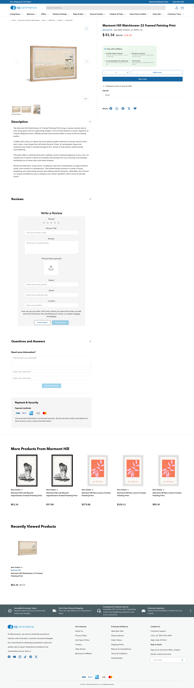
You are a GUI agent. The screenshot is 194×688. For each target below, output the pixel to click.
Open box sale (178, 2)
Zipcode (106, 91)
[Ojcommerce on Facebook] (9, 656)
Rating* (51, 219)
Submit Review (60, 322)
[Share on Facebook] (110, 108)
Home (14, 20)
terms (77, 314)
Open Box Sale (117, 631)
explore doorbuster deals (158, 2)
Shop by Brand (117, 635)
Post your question (51, 386)
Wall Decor (51, 20)
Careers (78, 644)
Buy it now (143, 79)
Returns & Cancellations (121, 649)
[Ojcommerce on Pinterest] (31, 656)
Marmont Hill (107, 30)
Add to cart (157, 72)
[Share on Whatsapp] (116, 108)
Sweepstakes (116, 658)
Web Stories (80, 649)
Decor (44, 20)
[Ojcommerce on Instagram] (20, 656)
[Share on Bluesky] (135, 108)
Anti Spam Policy (82, 640)
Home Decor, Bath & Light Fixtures (29, 20)
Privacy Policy (81, 635)
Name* (51, 280)
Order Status (116, 640)
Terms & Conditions (119, 653)
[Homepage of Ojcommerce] (23, 7)
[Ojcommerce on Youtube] (14, 656)
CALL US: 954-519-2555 (161, 635)
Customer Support (158, 631)
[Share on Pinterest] (122, 108)
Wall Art (60, 20)
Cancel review (42, 322)
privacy (53, 316)
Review (51, 239)
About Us (79, 631)
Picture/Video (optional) (51, 258)
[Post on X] (129, 108)
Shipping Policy (117, 644)
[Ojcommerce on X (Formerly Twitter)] (36, 656)
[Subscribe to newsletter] (182, 660)
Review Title (51, 228)
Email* (51, 290)
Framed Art (68, 20)
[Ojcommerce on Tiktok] (25, 656)
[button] (43, 222)
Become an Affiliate (83, 653)
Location (51, 301)
